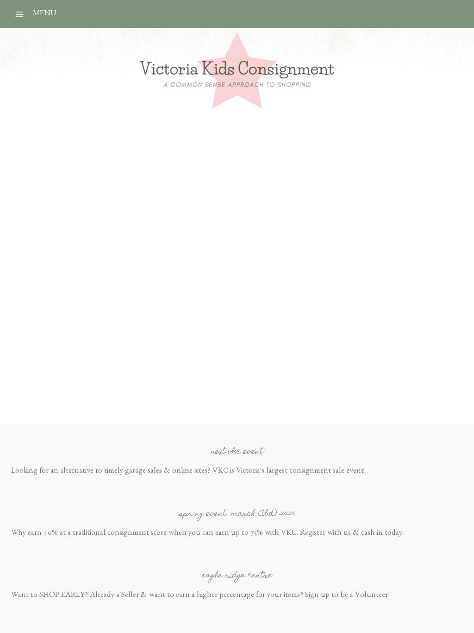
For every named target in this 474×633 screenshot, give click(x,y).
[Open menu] (19, 14)
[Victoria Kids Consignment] (237, 70)
